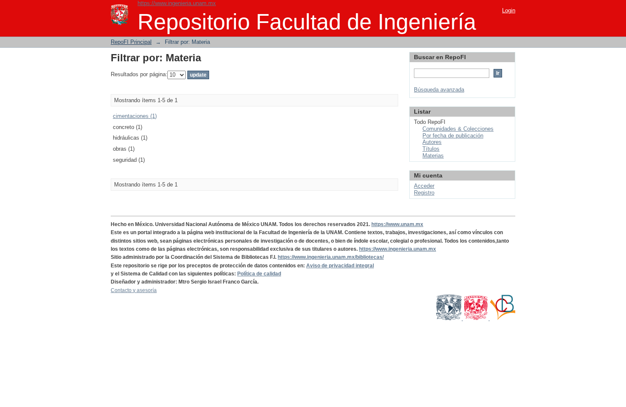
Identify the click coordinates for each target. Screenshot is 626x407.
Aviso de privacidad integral (340, 266)
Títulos (430, 149)
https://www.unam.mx (397, 224)
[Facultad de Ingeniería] (476, 318)
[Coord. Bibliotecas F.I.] (502, 318)
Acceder (424, 186)
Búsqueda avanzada (439, 89)
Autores (432, 142)
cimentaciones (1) (135, 116)
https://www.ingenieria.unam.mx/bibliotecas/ (331, 257)
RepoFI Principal (131, 42)
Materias (433, 155)
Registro (424, 192)
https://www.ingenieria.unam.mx (177, 3)
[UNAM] (449, 318)
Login (508, 10)
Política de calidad (259, 274)
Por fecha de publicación (452, 135)
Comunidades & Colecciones (458, 129)
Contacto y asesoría (134, 290)
